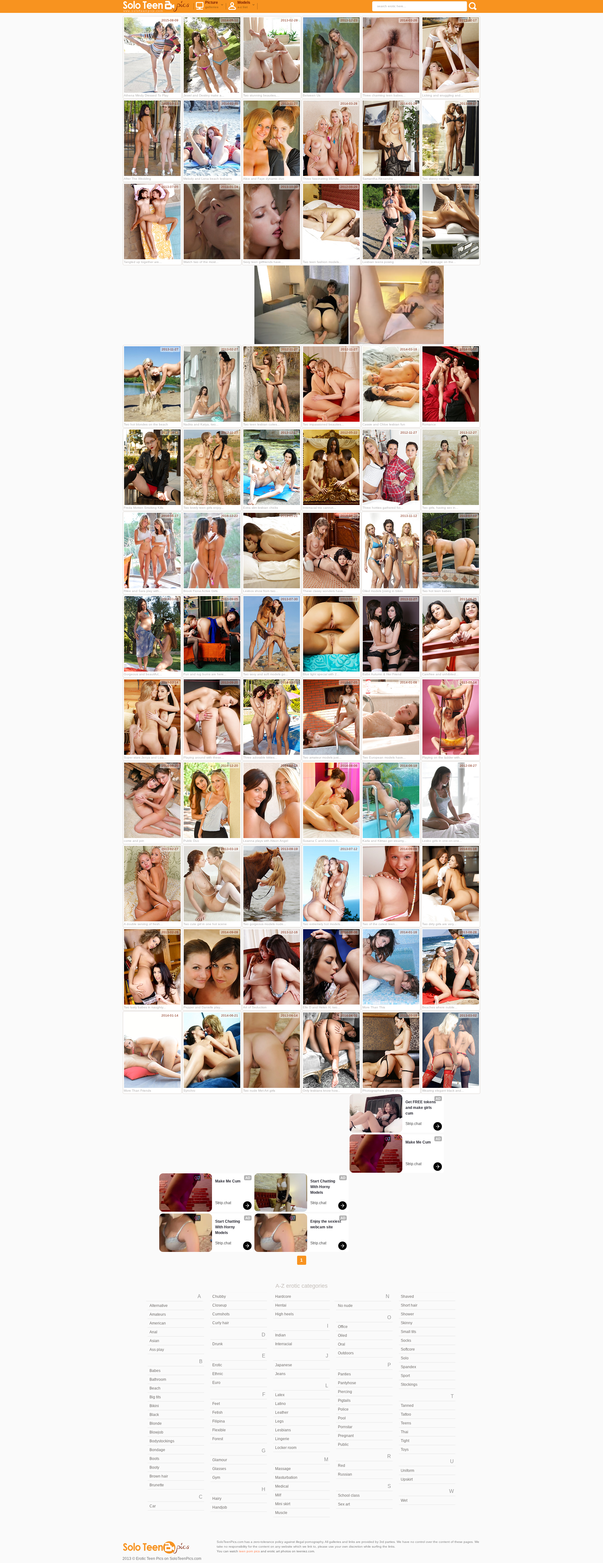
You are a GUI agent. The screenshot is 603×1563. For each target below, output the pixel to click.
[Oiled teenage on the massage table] (450, 222)
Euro (216, 1382)
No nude (345, 1305)
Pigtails (344, 1400)
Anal (153, 1332)
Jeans (280, 1374)
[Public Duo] (212, 800)
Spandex (408, 1367)
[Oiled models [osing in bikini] (391, 551)
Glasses (219, 1469)
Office (343, 1326)
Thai (404, 1432)
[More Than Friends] (152, 1050)
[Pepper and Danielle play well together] (212, 967)
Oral (341, 1344)
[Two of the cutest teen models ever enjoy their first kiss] (391, 884)
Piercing (345, 1392)
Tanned (407, 1405)
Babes (154, 1370)
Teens (406, 1423)
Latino (280, 1403)
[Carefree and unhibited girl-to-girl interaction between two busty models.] (450, 634)
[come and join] (152, 800)
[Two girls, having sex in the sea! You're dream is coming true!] (450, 467)
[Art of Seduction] (271, 967)
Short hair (409, 1305)
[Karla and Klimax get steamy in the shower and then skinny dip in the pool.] (391, 800)
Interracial (283, 1344)
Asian (154, 1341)
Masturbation (286, 1477)
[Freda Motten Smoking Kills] (152, 467)
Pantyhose (347, 1383)
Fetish (217, 1412)
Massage (283, 1469)
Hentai (280, 1305)
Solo (405, 1358)
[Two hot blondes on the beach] (152, 384)
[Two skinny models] (450, 138)
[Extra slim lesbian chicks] (271, 467)
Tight (405, 1441)
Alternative (158, 1305)
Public (343, 1444)
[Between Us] (331, 55)
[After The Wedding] (152, 138)
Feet (216, 1403)
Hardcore (283, 1296)
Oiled (342, 1335)
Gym (216, 1477)
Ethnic (217, 1374)
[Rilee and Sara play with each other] (152, 551)
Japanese (283, 1365)
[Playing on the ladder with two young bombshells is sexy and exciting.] (450, 717)
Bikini (154, 1406)
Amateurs (157, 1314)
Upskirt (407, 1479)
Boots (154, 1458)
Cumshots (221, 1314)
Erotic (217, 1365)
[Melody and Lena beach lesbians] (212, 138)
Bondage (157, 1450)
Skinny (406, 1323)
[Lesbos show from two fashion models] (271, 551)
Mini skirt (282, 1504)
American (157, 1323)
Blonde (155, 1423)
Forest (217, 1439)
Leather (281, 1412)
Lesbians (283, 1430)
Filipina (218, 1421)
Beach (154, 1388)
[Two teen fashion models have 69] (331, 222)
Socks (406, 1340)
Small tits (408, 1332)
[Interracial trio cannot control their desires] (331, 467)
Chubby (219, 1296)
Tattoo (406, 1414)
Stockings (409, 1384)
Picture (212, 4)
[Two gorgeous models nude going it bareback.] (271, 884)
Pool (342, 1418)
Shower (407, 1314)
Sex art (344, 1504)
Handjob (219, 1507)
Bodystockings (161, 1441)
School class (349, 1495)
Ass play (156, 1349)
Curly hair (220, 1323)
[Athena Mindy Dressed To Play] (152, 55)
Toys (405, 1449)
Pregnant (346, 1436)
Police (343, 1409)
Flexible (219, 1430)
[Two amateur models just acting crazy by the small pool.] (331, 717)
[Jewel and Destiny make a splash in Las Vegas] (212, 55)
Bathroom (157, 1379)
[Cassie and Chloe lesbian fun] (391, 384)
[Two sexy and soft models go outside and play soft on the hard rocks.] (271, 634)
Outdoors (346, 1353)
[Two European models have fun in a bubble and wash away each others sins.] (391, 717)
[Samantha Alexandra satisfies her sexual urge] (391, 138)
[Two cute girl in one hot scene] (212, 884)
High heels (284, 1314)
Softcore (408, 1349)
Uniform (407, 1470)
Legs (279, 1421)
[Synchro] (212, 1050)
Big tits (155, 1397)
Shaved (407, 1296)
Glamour (219, 1460)
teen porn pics (249, 1551)
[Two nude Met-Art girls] (271, 1050)
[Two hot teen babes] (450, 551)
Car (152, 1506)
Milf (278, 1495)
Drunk (217, 1344)
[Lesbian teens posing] (391, 222)
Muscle (281, 1513)
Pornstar (345, 1427)
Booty (154, 1467)
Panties (344, 1374)
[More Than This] (391, 967)
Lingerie (282, 1439)
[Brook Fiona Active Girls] (212, 551)
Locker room (285, 1447)
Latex (280, 1395)
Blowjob (156, 1432)
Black (154, 1414)
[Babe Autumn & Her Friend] (391, 634)
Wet (404, 1500)
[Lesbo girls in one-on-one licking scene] (450, 800)
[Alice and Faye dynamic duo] (271, 138)
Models (243, 4)
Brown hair (158, 1476)
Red (341, 1465)
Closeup (219, 1305)
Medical (282, 1486)
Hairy (216, 1498)
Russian (345, 1474)
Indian (280, 1335)
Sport (405, 1376)
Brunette (156, 1485)
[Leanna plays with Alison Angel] (271, 800)
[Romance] (450, 384)
